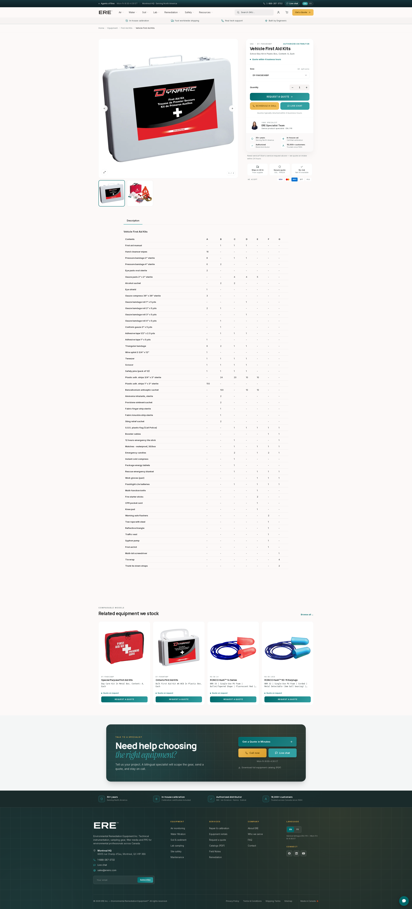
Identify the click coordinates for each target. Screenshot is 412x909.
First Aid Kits (126, 28)
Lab (155, 12)
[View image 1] (111, 193)
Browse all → (307, 614)
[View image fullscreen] (104, 172)
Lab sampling (177, 845)
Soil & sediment (178, 840)
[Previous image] (104, 108)
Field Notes (215, 851)
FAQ (250, 840)
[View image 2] (140, 193)
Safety (188, 12)
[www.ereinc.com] (128, 825)
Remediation (171, 12)
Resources (205, 12)
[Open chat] (404, 901)
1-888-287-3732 (106, 860)
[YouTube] (303, 853)
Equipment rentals (218, 834)
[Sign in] (278, 12)
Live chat (296, 106)
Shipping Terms (273, 901)
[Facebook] (289, 853)
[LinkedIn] (296, 853)
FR (310, 3)
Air (120, 12)
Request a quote (217, 840)
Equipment (113, 28)
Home (101, 28)
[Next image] (232, 108)
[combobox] (256, 12)
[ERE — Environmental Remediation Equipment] (105, 12)
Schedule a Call (266, 106)
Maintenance (177, 857)
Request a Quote (278, 96)
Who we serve (255, 834)
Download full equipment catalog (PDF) (261, 767)
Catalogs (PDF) (217, 845)
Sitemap (288, 901)
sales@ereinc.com (107, 870)
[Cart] (286, 12)
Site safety (176, 851)
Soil (144, 12)
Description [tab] (133, 220)
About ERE (253, 828)
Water (132, 12)
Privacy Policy (232, 901)
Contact (252, 845)
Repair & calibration (219, 828)
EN (305, 3)
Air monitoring (178, 828)
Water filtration (178, 834)
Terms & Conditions (252, 901)
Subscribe (145, 880)
